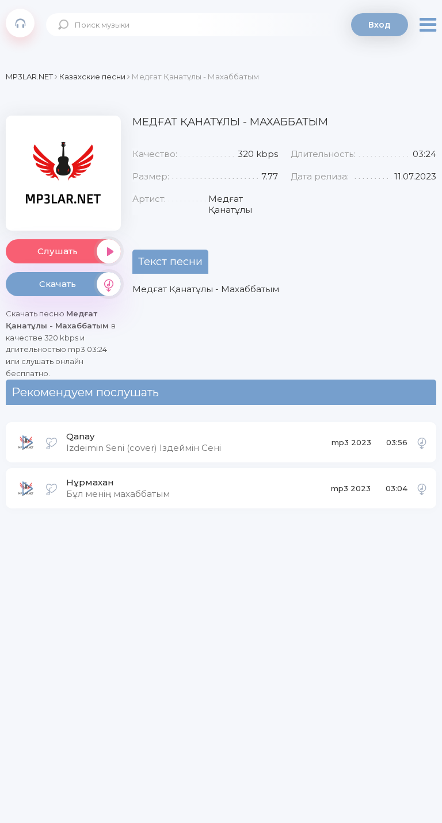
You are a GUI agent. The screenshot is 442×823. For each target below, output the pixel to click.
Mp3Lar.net (20, 23)
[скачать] (422, 442)
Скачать (57, 283)
